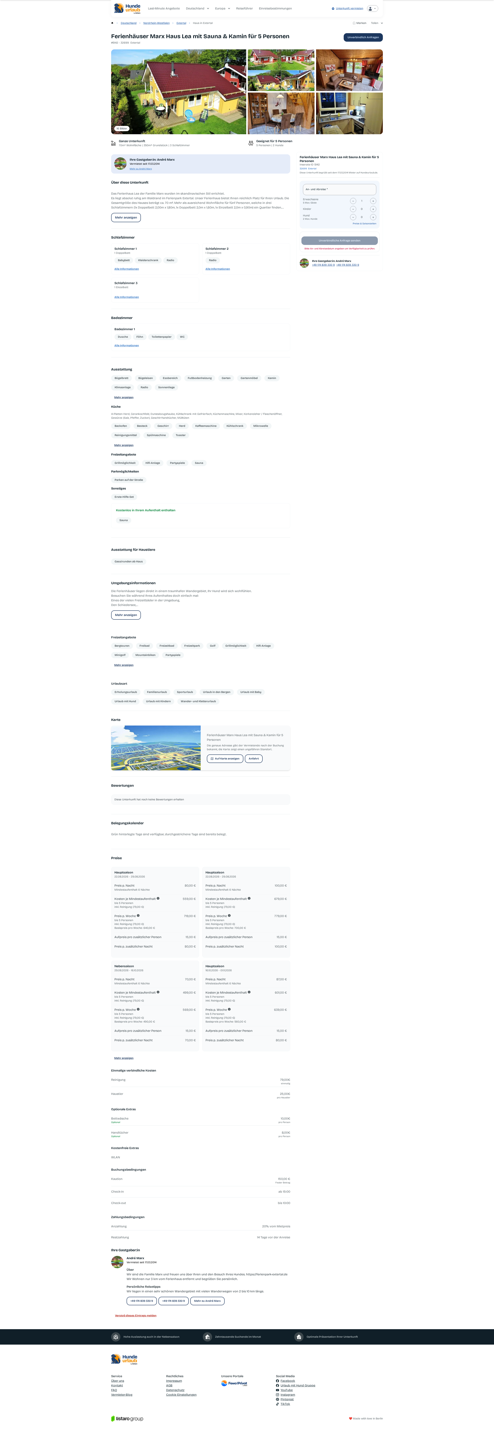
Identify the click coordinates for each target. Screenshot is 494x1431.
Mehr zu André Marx (141, 168)
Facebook (288, 1381)
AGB (169, 1385)
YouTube (287, 1390)
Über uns (117, 1381)
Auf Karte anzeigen (227, 758)
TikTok (285, 1404)
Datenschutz (175, 1390)
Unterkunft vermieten (349, 8)
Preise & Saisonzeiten (364, 223)
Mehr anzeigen (126, 217)
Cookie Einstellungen (181, 1394)
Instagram (288, 1394)
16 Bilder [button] (122, 128)
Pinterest (287, 1399)
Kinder (307, 209)
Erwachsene (310, 199)
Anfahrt (254, 758)
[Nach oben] (485, 1422)
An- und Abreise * (317, 189)
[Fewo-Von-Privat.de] (247, 1383)
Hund (306, 215)
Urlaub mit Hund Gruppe (298, 1385)
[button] (178, 92)
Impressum (174, 1381)
